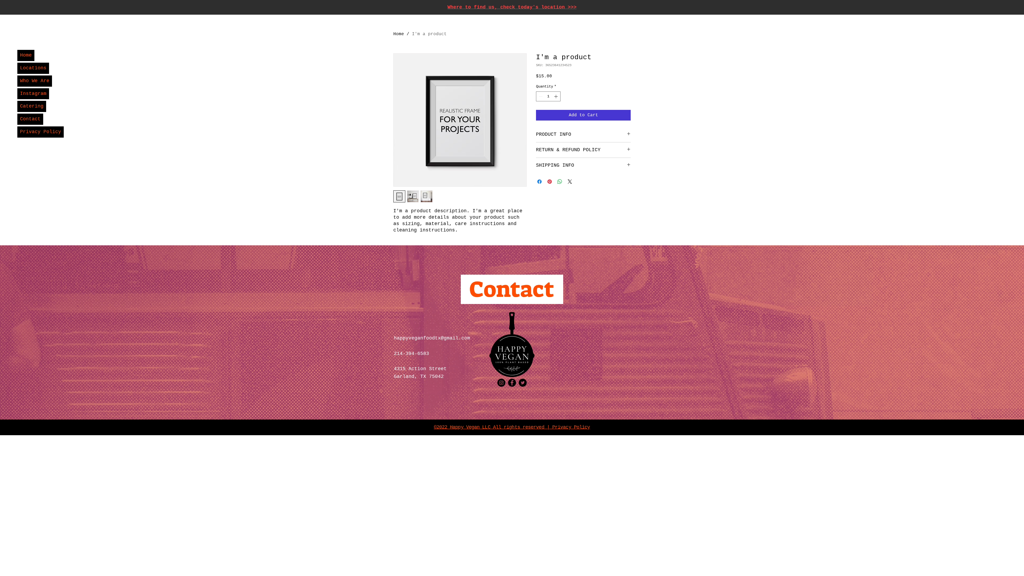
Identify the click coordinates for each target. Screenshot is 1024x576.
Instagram (33, 93)
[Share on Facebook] (539, 181)
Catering (31, 106)
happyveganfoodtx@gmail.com (432, 338)
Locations (33, 68)
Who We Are (34, 80)
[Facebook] (512, 383)
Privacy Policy (40, 131)
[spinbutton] (548, 96)
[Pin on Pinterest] (549, 181)
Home (26, 55)
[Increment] (556, 96)
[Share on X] (570, 181)
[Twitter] (523, 383)
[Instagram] (501, 383)
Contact (30, 119)
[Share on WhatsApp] (560, 181)
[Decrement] (540, 96)
